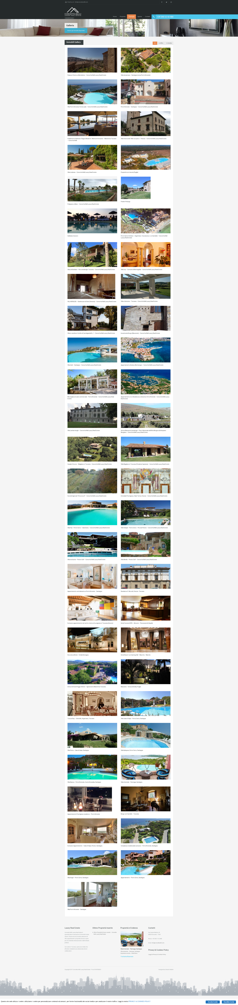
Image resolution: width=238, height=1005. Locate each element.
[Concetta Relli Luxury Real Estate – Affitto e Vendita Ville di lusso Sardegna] (73, 12)
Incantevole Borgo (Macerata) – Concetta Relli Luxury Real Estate (140, 333)
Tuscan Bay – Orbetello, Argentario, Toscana (80, 718)
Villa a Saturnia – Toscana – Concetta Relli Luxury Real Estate (139, 301)
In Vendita (169, 43)
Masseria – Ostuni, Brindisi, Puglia (131, 686)
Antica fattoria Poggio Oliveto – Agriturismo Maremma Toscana (86, 686)
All (155, 43)
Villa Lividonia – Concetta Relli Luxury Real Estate (82, 172)
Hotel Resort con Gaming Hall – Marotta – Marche (135, 655)
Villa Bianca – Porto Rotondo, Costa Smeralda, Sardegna (84, 782)
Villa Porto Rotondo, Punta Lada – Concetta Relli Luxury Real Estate (87, 107)
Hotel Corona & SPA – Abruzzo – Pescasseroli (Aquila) (137, 623)
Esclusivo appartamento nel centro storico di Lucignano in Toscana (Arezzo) (90, 623)
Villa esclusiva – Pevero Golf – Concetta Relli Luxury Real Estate (86, 559)
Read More (134, 953)
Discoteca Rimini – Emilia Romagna (78, 655)
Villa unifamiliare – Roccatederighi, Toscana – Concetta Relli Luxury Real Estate (91, 269)
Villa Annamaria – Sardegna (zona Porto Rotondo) (135, 75)
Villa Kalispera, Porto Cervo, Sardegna (132, 750)
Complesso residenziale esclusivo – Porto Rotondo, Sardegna (139, 846)
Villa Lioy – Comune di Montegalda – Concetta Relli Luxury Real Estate (141, 269)
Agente (140, 16)
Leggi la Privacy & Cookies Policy (157, 954)
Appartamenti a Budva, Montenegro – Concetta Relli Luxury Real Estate (142, 365)
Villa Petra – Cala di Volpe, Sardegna (78, 750)
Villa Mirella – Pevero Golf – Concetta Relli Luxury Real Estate (139, 559)
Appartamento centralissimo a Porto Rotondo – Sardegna (84, 591)
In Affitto (161, 43)
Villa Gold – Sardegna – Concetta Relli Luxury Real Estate (84, 365)
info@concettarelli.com (81, 2)
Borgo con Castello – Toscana (130, 814)
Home (115, 16)
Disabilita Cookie (229, 1002)
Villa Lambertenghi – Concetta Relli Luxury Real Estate (83, 430)
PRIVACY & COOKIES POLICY (139, 1001)
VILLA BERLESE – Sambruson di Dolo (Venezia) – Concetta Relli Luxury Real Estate (91, 301)
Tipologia (131, 16)
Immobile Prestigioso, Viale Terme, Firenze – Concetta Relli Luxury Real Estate (144, 496)
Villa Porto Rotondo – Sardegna (76, 909)
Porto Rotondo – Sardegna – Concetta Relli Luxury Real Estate (139, 107)
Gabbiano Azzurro (72, 236)
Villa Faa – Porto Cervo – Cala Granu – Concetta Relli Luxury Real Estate (88, 527)
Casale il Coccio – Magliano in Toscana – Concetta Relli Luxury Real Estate (89, 464)
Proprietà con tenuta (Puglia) (129, 172)
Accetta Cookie (213, 1002)
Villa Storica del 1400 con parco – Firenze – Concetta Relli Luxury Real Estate (143, 138)
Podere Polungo (125, 201)
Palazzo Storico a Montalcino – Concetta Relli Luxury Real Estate (86, 75)
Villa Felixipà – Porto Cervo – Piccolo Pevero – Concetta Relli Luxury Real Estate (144, 527)
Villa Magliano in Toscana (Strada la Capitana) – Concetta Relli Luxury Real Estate (145, 464)
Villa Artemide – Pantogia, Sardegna (131, 782)
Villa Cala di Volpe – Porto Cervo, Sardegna (133, 718)
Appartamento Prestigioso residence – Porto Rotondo (83, 814)
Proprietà (122, 16)
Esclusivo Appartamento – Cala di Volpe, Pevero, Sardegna (84, 846)
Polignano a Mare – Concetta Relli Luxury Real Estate (83, 204)
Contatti (147, 16)
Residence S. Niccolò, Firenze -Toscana (132, 591)
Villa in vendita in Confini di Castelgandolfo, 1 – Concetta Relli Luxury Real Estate (91, 333)
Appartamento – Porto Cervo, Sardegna (132, 877)
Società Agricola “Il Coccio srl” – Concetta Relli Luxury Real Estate (86, 496)
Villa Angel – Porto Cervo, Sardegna (77, 877)
